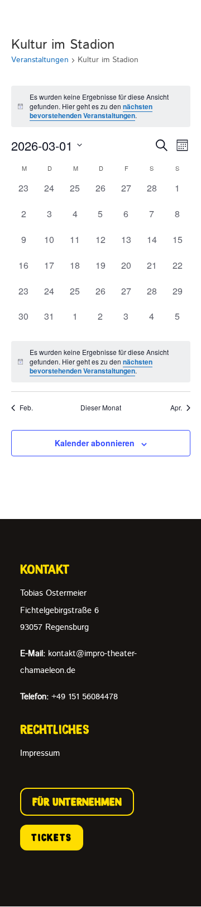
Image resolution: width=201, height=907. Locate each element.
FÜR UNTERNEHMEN (77, 802)
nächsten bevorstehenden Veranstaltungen (91, 111)
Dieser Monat (100, 407)
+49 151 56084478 (69, 697)
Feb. (26, 407)
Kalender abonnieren (95, 442)
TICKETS (51, 837)
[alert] (100, 106)
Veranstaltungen (40, 60)
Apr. (176, 407)
